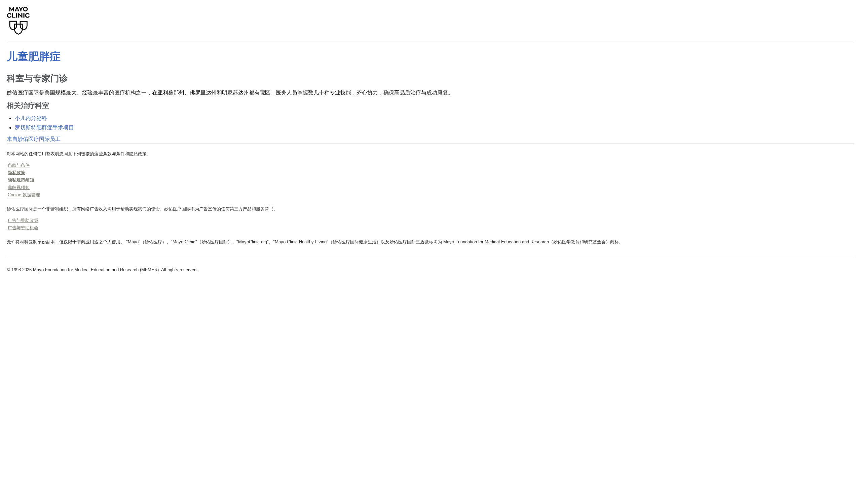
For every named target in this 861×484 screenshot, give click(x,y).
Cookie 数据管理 (24, 194)
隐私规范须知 (21, 180)
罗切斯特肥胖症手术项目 (44, 127)
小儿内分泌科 (31, 118)
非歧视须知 (19, 187)
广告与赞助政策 (23, 220)
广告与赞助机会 (23, 227)
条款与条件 (19, 165)
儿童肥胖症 (34, 56)
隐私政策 (16, 172)
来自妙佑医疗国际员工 (34, 139)
